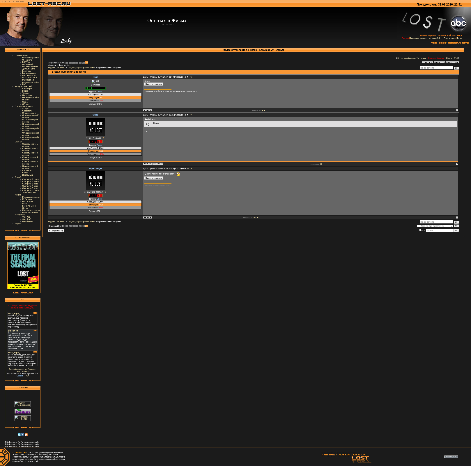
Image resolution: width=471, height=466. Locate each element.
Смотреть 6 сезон (30, 190)
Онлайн (18, 177)
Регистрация (450, 38)
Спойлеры (27, 89)
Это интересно (29, 113)
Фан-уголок (20, 215)
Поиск (449, 58)
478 (190, 168)
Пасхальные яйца (30, 97)
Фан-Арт (26, 217)
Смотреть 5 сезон (30, 188)
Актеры (25, 108)
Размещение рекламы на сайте (30, 81)
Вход (459, 38)
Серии (25, 102)
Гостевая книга (29, 73)
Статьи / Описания (24, 106)
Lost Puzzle (27, 201)
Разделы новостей (23, 86)
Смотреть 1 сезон (30, 179)
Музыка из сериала (31, 210)
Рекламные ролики (31, 197)
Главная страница (418, 38)
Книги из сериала (30, 212)
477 (190, 115)
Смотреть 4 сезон (30, 186)
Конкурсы (26, 71)
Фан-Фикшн (27, 221)
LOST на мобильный (27, 63)
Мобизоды (27, 199)
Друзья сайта (28, 69)
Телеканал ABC (29, 192)
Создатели (27, 111)
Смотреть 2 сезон (30, 181)
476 (190, 77)
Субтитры (26, 170)
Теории (25, 93)
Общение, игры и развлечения (81, 68)
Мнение (25, 100)
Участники (421, 58)
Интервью (27, 95)
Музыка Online (435, 38)
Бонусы (25, 173)
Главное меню (21, 55)
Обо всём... (61, 68)
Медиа (18, 195)
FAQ (24, 84)
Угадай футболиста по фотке (108, 68)
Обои (24, 204)
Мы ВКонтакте (29, 75)
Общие (25, 104)
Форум (18, 223)
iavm (69, 65)
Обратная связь (29, 77)
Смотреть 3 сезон (30, 184)
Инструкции (27, 175)
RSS (456, 58)
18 (80, 63)
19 (83, 63)
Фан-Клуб (26, 219)
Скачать (19, 142)
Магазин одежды (30, 66)
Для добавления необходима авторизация (22, 370)
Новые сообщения (406, 58)
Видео (25, 91)
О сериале (27, 60)
